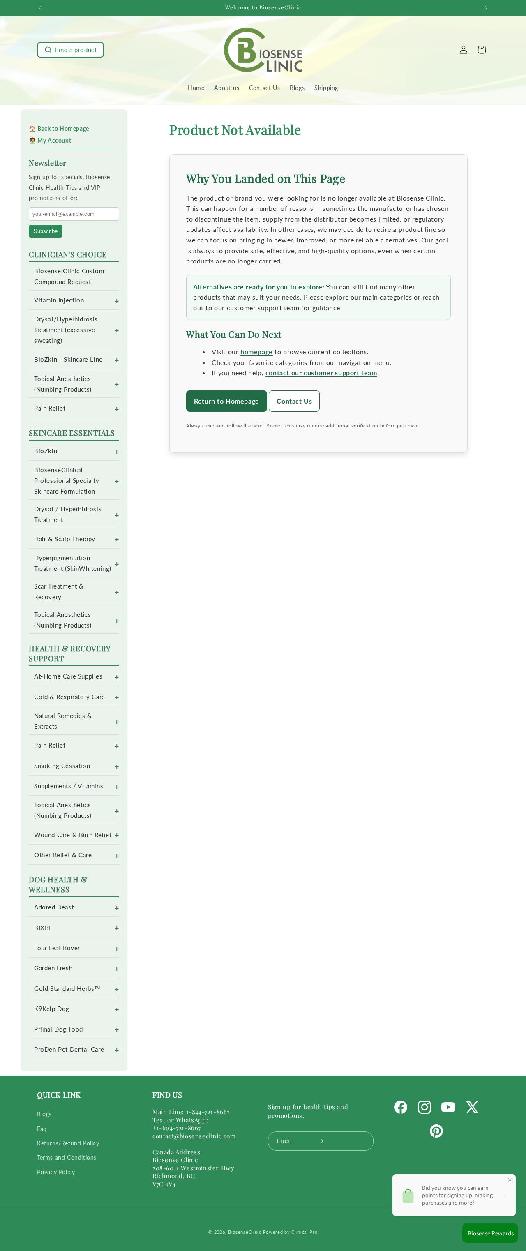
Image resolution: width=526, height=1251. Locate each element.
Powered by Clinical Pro (290, 1232)
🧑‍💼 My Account (50, 140)
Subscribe (46, 231)
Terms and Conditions (67, 1157)
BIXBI (42, 927)
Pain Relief (50, 408)
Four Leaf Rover (57, 947)
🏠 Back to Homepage (59, 128)
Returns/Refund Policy (68, 1143)
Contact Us (294, 401)
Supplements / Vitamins (68, 785)
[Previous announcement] (40, 8)
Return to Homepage (226, 401)
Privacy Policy (56, 1171)
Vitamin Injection (59, 300)
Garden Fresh (53, 968)
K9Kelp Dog (51, 1008)
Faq (42, 1128)
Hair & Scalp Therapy (64, 538)
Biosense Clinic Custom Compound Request (69, 276)
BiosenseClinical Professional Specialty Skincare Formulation (66, 480)
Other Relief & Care (63, 855)
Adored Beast (54, 907)
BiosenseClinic (244, 1232)
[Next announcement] (486, 8)
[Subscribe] (320, 1141)
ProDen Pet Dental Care (69, 1049)
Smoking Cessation (62, 765)
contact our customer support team (321, 372)
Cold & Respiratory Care (69, 696)
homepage (256, 351)
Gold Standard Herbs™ (67, 988)
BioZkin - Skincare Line (68, 359)
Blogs (44, 1114)
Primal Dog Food (58, 1029)
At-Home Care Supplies (68, 676)
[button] (70, 50)
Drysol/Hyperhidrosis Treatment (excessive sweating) (66, 330)
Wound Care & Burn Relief (72, 834)
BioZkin (45, 451)
